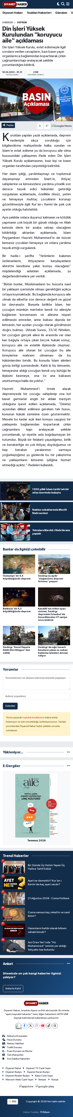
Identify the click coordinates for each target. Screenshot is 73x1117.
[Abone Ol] (61, 126)
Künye (55, 1079)
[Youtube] (42, 1026)
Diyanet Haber (13, 12)
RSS (14, 1101)
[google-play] (45, 1087)
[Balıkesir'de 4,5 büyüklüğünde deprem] (19, 597)
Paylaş (10, 125)
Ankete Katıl (13, 988)
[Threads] (55, 1026)
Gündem (61, 12)
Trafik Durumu (14, 1047)
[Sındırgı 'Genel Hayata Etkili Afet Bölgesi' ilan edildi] (19, 635)
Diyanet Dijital (13, 1068)
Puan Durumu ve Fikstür (19, 1051)
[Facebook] (24, 1026)
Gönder (10, 706)
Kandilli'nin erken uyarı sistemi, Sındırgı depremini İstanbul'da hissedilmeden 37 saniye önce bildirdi (52, 614)
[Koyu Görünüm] (58, 4)
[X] (30, 1026)
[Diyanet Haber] (15, 4)
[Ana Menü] (67, 4)
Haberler (7, 22)
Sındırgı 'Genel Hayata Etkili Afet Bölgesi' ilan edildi (16, 650)
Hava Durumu (14, 1040)
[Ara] (63, 4)
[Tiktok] (49, 1026)
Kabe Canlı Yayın (44, 1075)
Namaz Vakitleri (15, 1043)
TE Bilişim (45, 1112)
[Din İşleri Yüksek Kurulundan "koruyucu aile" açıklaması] (36, 99)
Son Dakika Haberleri (18, 1058)
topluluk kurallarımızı (33, 717)
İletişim (42, 1079)
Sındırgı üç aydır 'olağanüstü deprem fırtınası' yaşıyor (50, 579)
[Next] (18, 1026)
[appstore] (26, 1087)
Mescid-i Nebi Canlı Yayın (19, 1079)
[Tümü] (68, 752)
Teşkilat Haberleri (39, 12)
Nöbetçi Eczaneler (17, 1036)
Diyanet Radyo (14, 1072)
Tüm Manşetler (15, 1055)
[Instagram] (36, 1026)
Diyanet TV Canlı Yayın (38, 1068)
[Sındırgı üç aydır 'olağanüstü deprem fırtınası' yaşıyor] (54, 564)
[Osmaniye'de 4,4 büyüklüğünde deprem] (19, 564)
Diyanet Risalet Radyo (18, 1075)
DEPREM (22, 22)
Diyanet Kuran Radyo (38, 1072)
